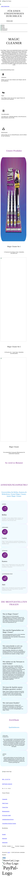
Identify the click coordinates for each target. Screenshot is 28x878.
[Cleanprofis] (14, 797)
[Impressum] (14, 836)
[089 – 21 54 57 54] (14, 777)
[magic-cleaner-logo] (4, 6)
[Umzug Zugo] (14, 805)
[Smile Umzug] (14, 801)
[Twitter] (12, 846)
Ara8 (9, 852)
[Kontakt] (14, 832)
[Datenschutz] (14, 840)
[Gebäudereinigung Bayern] (14, 817)
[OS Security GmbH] (14, 813)
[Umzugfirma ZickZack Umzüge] (14, 821)
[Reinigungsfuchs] (14, 809)
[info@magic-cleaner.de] (14, 781)
